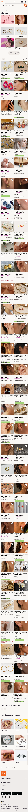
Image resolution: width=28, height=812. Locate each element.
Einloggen (17, 1)
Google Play (17, 793)
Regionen (25, 808)
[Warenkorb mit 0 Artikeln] (25, 2)
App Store (6, 793)
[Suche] (25, 5)
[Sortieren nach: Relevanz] (25, 59)
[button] (5, 801)
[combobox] (13, 5)
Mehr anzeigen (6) (14, 53)
